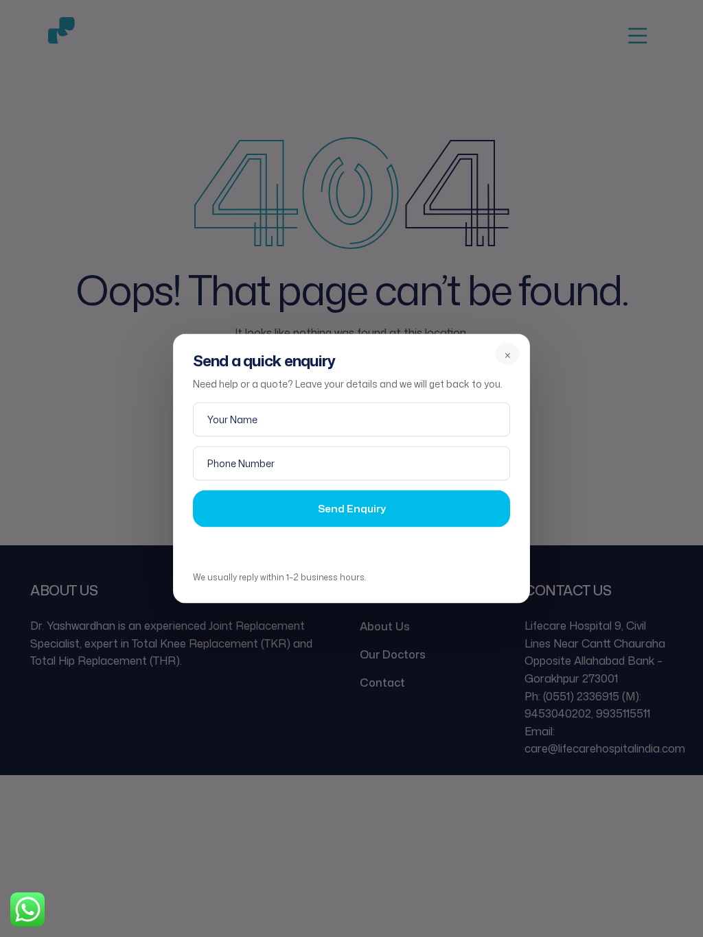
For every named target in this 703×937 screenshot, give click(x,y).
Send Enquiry (352, 508)
